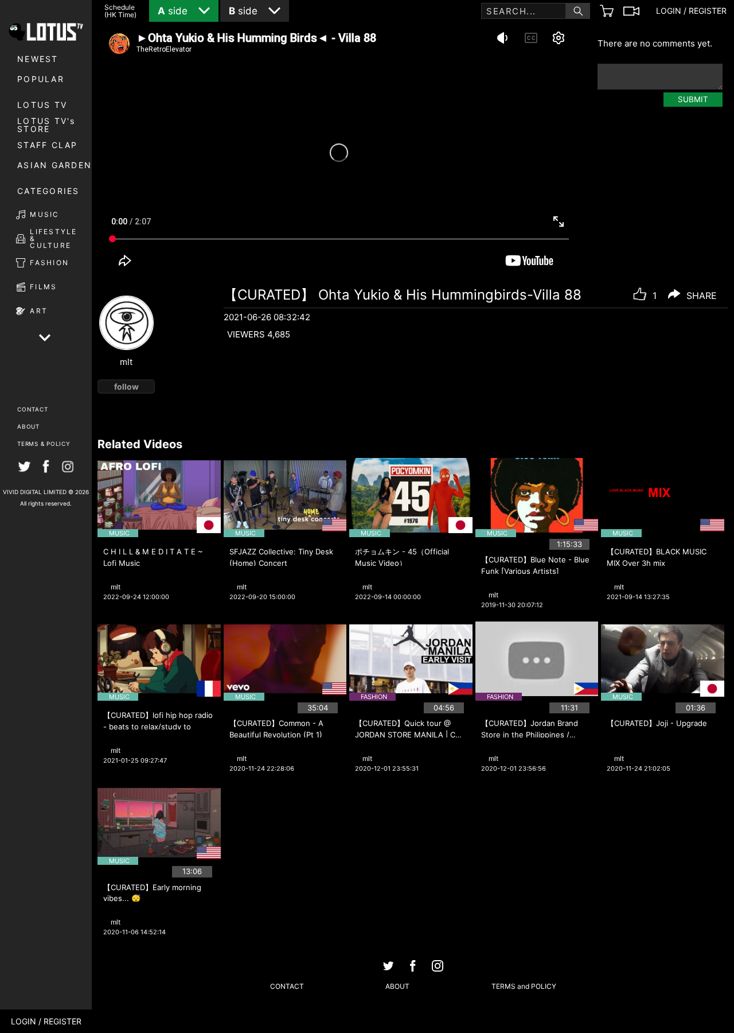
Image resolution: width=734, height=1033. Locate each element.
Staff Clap (47, 145)
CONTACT (32, 409)
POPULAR (40, 79)
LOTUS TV (42, 105)
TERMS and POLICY (523, 986)
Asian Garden (54, 165)
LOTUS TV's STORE (46, 125)
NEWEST (37, 59)
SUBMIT (693, 99)
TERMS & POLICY (44, 443)
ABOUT (28, 426)
